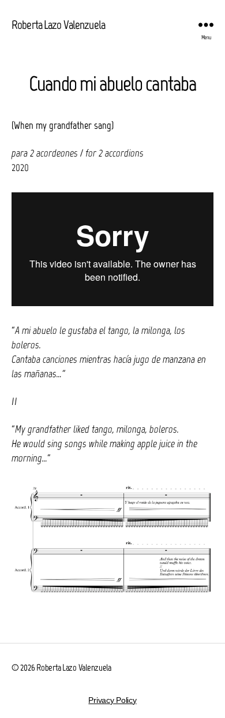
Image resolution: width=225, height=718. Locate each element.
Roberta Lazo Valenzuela (58, 24)
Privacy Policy (112, 700)
